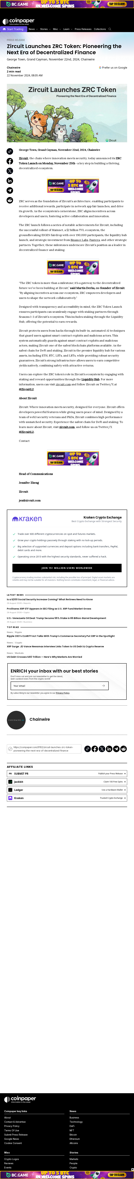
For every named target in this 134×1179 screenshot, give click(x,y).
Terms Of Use (11, 1130)
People (73, 1163)
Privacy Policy (62, 693)
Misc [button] (55, 29)
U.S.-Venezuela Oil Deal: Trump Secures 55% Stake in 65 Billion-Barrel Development (56, 618)
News (10, 632)
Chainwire (13, 67)
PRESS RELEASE (16, 40)
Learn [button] (66, 29)
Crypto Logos (11, 1159)
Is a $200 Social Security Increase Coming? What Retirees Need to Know (50, 599)
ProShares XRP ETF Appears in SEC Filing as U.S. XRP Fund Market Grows (49, 608)
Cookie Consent (13, 1143)
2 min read (14, 71)
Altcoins (74, 1143)
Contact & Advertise (15, 1121)
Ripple (18, 632)
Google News (11, 1138)
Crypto (18, 642)
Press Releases (83, 29)
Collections (100, 29)
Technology (76, 1121)
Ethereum (75, 1138)
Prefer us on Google (114, 67)
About (7, 1117)
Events (7, 1167)
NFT (72, 1130)
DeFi (72, 1126)
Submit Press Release (16, 1134)
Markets (19, 653)
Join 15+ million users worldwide (67, 567)
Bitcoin (73, 1134)
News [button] (32, 29)
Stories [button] (44, 29)
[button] (82, 29)
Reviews (8, 1163)
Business (74, 1117)
